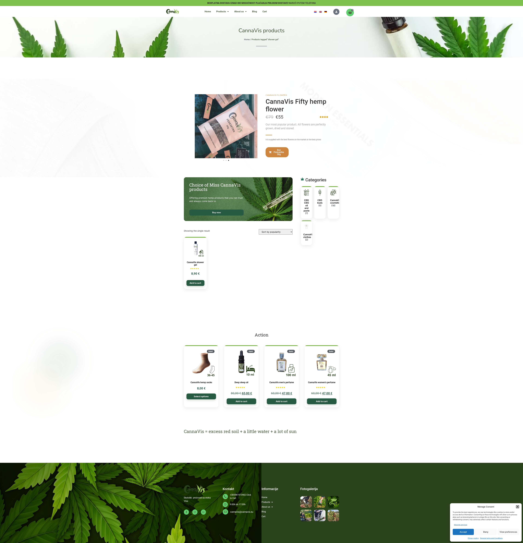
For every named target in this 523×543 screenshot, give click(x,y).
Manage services (460, 525)
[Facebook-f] (186, 512)
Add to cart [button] (195, 283)
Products (221, 11)
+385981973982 (238, 495)
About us (239, 11)
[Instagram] (194, 512)
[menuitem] (315, 11)
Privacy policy (473, 538)
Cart (264, 11)
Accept (463, 532)
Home (208, 11)
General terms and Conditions (491, 538)
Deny (485, 532)
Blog (254, 11)
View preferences (508, 532)
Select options (201, 396)
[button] (517, 506)
